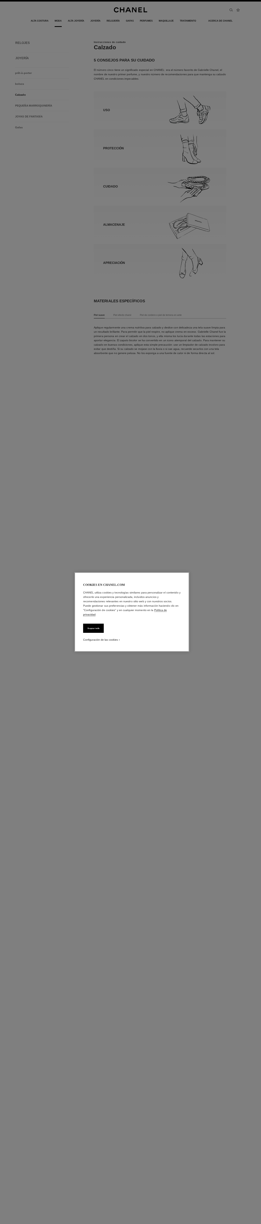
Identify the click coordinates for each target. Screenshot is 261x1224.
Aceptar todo (93, 628)
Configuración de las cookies (100, 639)
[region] (132, 612)
